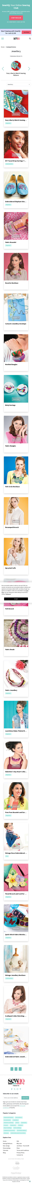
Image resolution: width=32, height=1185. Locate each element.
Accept (16, 599)
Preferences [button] (8, 594)
